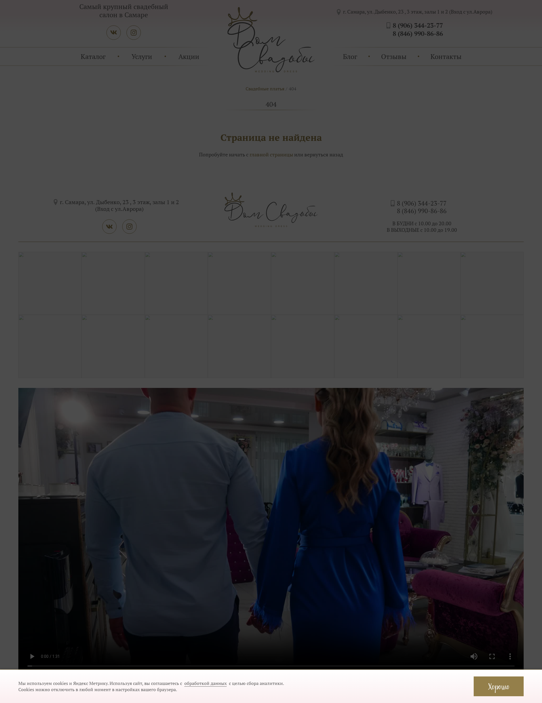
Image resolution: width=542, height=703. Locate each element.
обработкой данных (205, 683)
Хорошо (499, 686)
